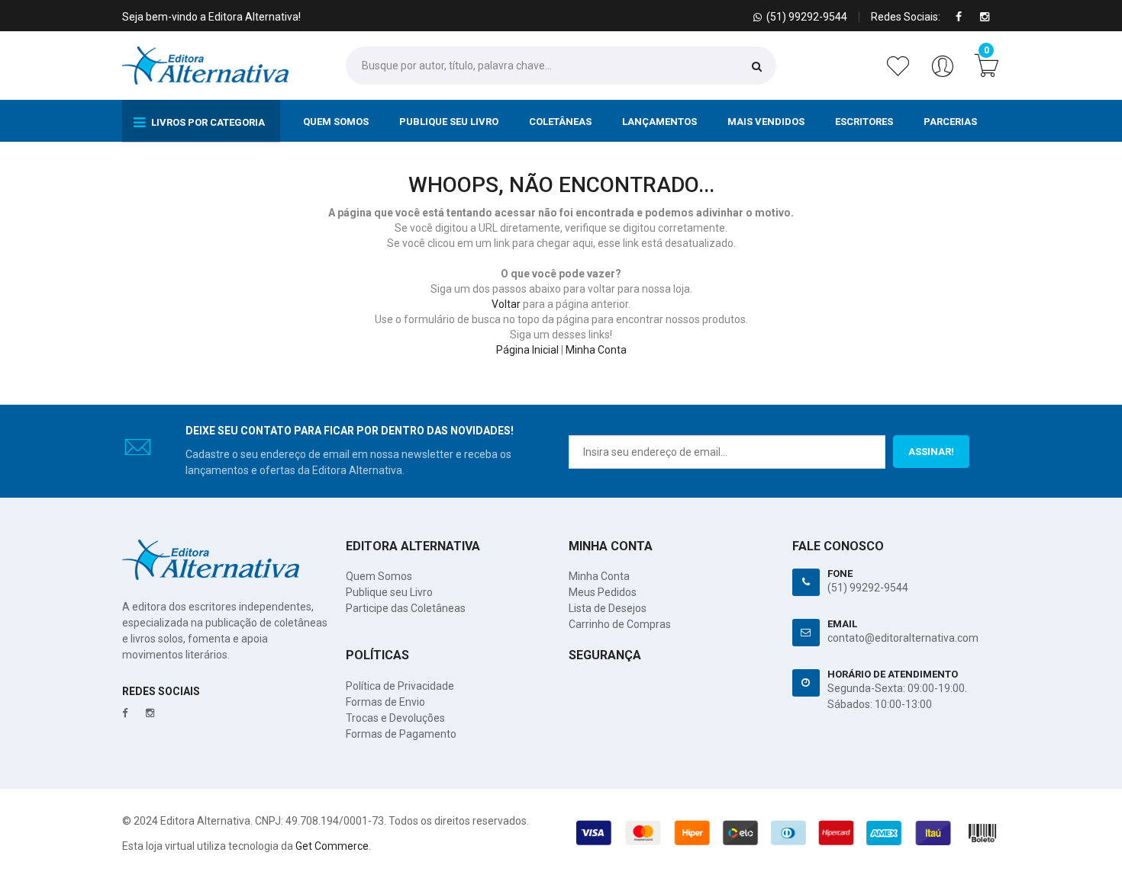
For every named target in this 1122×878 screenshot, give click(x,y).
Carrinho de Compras (620, 624)
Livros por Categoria (207, 122)
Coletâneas (560, 121)
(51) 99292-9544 (867, 588)
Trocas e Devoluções (395, 718)
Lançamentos (659, 121)
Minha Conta (596, 350)
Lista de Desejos (607, 608)
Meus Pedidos (603, 592)
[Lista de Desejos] (901, 74)
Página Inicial (527, 350)
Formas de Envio (385, 702)
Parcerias (950, 121)
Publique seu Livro (448, 121)
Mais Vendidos (765, 121)
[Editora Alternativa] (205, 65)
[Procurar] (757, 66)
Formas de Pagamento (401, 734)
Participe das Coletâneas (406, 608)
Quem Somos (336, 121)
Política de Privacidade (400, 686)
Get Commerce (332, 846)
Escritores (864, 121)
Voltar (506, 304)
